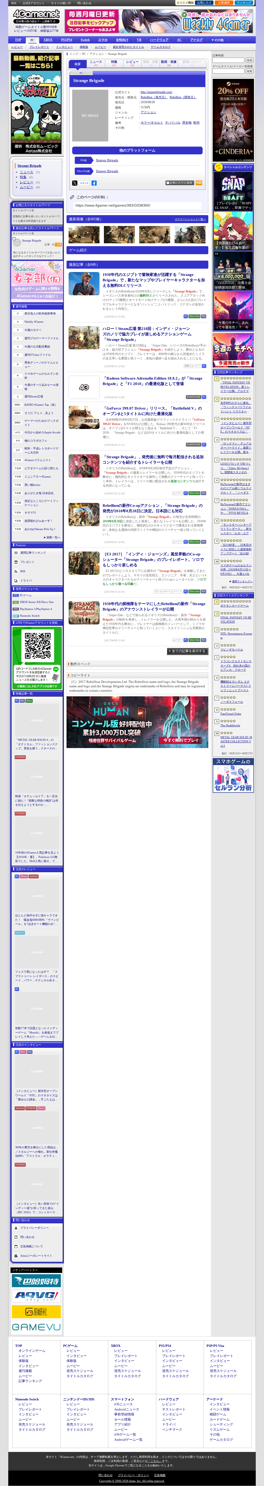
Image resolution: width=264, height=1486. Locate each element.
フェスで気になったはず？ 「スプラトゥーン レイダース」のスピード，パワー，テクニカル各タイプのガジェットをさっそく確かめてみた (37, 976)
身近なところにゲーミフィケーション (41, 503)
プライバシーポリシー (34, 1227)
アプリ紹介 (122, 1424)
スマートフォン (122, 1399)
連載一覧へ (53, 537)
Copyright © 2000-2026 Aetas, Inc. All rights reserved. (132, 1480)
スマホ (103, 40)
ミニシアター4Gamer (37, 476)
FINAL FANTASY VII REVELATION (236, 619)
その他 (215, 1434)
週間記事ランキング (33, 552)
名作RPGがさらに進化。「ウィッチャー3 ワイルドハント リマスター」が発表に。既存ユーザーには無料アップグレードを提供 (236, 407)
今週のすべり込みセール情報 (41, 387)
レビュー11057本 (25, 31)
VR (139, 40)
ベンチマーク (172, 1429)
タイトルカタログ (80, 1376)
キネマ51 (30, 512)
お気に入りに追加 (181, 182)
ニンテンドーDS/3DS (78, 1399)
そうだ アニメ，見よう (39, 412)
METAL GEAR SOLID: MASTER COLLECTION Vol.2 (236, 741)
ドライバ (26, 580)
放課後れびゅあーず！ (38, 520)
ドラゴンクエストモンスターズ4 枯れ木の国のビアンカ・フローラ (236, 665)
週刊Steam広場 (33, 396)
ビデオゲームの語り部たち (41, 468)
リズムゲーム (220, 1429)
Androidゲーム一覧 (128, 1440)
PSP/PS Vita (215, 1346)
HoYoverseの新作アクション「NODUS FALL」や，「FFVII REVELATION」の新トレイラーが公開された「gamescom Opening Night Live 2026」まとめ (235, 509)
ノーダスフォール (231, 701)
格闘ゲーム (218, 1414)
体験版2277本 (49, 31)
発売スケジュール (80, 1371)
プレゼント (27, 561)
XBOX (48, 40)
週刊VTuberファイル (37, 354)
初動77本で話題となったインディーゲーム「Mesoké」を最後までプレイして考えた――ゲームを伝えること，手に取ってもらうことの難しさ (37, 1033)
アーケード (214, 1399)
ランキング (244, 2)
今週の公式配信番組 (37, 346)
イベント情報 (220, 1409)
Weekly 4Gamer (34, 321)
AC (179, 40)
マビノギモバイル (231, 649)
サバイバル (172, 122)
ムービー (100, 47)
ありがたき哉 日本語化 (39, 493)
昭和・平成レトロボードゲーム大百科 (41, 450)
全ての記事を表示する (188, 651)
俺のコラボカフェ (35, 440)
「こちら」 (155, 1460)
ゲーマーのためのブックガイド (41, 423)
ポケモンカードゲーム (234, 605)
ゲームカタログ (161, 47)
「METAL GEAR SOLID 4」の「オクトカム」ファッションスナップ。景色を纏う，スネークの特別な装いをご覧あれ (36, 744)
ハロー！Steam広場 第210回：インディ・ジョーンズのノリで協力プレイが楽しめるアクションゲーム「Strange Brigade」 (147, 334)
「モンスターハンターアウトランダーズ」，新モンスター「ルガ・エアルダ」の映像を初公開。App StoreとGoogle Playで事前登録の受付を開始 (236, 529)
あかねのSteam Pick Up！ (40, 529)
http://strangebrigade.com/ (156, 92)
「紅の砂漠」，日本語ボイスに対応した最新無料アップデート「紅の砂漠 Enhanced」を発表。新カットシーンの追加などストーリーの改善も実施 (236, 549)
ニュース (26, 172)
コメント (84, 183)
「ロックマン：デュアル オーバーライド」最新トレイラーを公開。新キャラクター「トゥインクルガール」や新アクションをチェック (236, 448)
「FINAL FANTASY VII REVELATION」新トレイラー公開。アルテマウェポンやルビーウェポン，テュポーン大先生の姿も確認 (236, 387)
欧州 (196, 122)
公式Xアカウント (34, 3)
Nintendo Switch (30, 615)
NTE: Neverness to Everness (236, 635)
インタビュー (64, 47)
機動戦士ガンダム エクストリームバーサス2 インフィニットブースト (235, 686)
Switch (85, 40)
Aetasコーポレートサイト (36, 1255)
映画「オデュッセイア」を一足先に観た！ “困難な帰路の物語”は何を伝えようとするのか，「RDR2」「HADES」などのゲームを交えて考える (36, 801)
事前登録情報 (124, 1414)
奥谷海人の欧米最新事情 (40, 313)
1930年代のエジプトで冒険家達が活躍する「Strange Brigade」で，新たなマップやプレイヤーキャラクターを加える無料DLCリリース (154, 280)
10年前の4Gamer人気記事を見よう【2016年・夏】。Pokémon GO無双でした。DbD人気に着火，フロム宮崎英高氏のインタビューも (37, 857)
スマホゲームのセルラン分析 (41, 376)
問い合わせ (84, 3)
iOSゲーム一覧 (125, 1434)
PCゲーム (26, 595)
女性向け (122, 40)
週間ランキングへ (242, 581)
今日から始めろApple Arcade (42, 432)
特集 (23, 177)
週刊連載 (25, 1371)
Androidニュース (126, 1409)
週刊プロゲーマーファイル (41, 338)
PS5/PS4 (66, 40)
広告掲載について (31, 1246)
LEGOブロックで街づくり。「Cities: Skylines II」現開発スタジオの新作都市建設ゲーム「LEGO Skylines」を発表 (236, 468)
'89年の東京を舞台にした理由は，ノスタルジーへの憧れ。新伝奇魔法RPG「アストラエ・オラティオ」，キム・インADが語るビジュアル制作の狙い (37, 1152)
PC (32, 40)
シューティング (221, 1424)
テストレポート (174, 1409)
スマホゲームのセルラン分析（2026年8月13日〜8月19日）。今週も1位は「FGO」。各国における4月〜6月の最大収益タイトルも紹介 (236, 570)
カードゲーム (220, 1419)
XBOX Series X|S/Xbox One (37, 602)
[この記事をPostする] (74, 183)
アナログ (196, 40)
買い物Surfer (32, 484)
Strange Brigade (31, 240)
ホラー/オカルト (152, 122)
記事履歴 (224, 2)
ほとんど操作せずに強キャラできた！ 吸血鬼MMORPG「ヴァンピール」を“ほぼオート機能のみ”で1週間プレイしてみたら (37, 920)
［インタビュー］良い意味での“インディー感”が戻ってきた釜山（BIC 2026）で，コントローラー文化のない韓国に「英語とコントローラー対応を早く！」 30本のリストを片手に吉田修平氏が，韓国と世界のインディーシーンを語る (37, 1208)
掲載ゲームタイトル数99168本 (36, 27)
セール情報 (122, 1419)
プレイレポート (39, 47)
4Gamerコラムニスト (37, 460)
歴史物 (187, 122)
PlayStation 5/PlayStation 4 (36, 608)
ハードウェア (159, 40)
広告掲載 (160, 1475)
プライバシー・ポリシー (133, 1475)
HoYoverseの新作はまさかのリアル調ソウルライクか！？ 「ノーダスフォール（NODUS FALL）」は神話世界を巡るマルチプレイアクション (236, 488)
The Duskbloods (230, 725)
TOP (18, 40)
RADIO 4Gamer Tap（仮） (40, 404)
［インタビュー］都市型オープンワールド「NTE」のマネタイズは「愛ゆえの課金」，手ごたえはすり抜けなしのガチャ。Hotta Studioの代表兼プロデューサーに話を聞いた (37, 1095)
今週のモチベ (33, 329)
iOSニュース (123, 1404)
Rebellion (146, 97)
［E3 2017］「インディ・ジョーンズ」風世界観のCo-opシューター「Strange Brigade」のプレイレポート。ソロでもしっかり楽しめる (153, 559)
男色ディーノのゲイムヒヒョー (41, 364)
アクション (148, 112)
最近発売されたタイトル (128, 47)
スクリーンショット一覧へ (190, 219)
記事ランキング (30, 1381)
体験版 (84, 47)
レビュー (17, 47)
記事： (49, 244)
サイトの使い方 (61, 3)
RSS (13, 3)
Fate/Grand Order (230, 713)
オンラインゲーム (32, 1351)
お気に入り (204, 2)
